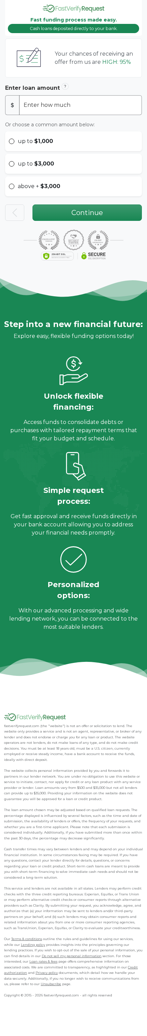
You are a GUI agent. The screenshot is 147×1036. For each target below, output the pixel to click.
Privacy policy (47, 973)
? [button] (65, 86)
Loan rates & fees (43, 961)
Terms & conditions (26, 939)
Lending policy (33, 945)
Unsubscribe (51, 984)
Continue (87, 213)
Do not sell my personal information (72, 956)
